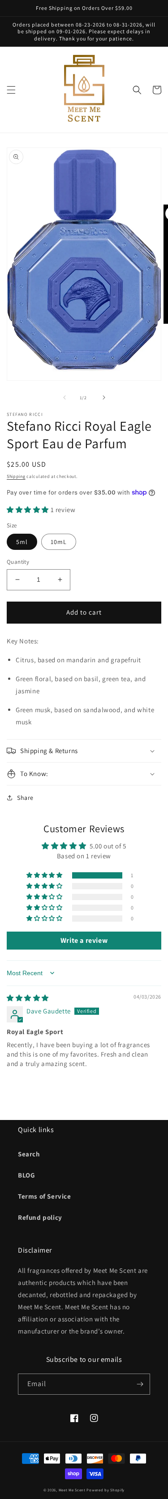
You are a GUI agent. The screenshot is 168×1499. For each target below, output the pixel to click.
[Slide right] (104, 397)
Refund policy (40, 1217)
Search (29, 1154)
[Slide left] (64, 397)
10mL (59, 542)
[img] (28, 998)
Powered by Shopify (105, 1489)
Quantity (18, 562)
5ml (22, 542)
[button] (11, 90)
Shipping (16, 476)
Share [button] (25, 798)
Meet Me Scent (72, 1489)
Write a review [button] (84, 940)
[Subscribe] (140, 1384)
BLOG (26, 1175)
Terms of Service (44, 1196)
